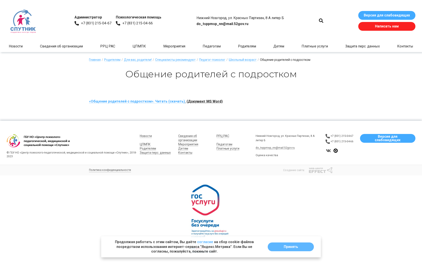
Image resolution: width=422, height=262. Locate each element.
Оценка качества (267, 155)
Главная (95, 59)
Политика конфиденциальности (110, 170)
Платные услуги (315, 46)
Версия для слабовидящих (387, 15)
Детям (278, 46)
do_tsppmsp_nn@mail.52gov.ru (275, 147)
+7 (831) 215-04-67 (96, 23)
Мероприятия (174, 46)
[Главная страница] (23, 20)
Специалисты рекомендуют (175, 59)
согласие (205, 242)
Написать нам (387, 26)
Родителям (247, 46)
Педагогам (212, 46)
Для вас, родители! (138, 59)
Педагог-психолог (212, 59)
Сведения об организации (61, 46)
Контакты (405, 46)
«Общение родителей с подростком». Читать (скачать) (137, 101)
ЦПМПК (139, 46)
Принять (291, 247)
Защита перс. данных (362, 46)
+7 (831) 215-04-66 (137, 23)
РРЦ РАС (107, 46)
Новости (16, 46)
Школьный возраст (242, 59)
